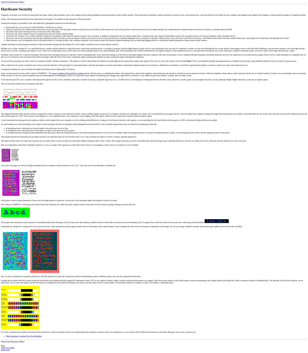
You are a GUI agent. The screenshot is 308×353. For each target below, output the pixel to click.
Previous (14, 2)
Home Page (5, 350)
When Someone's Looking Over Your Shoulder (24, 336)
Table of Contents (7, 348)
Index (21, 2)
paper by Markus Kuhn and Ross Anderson (68, 73)
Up (8, 2)
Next (3, 2)
